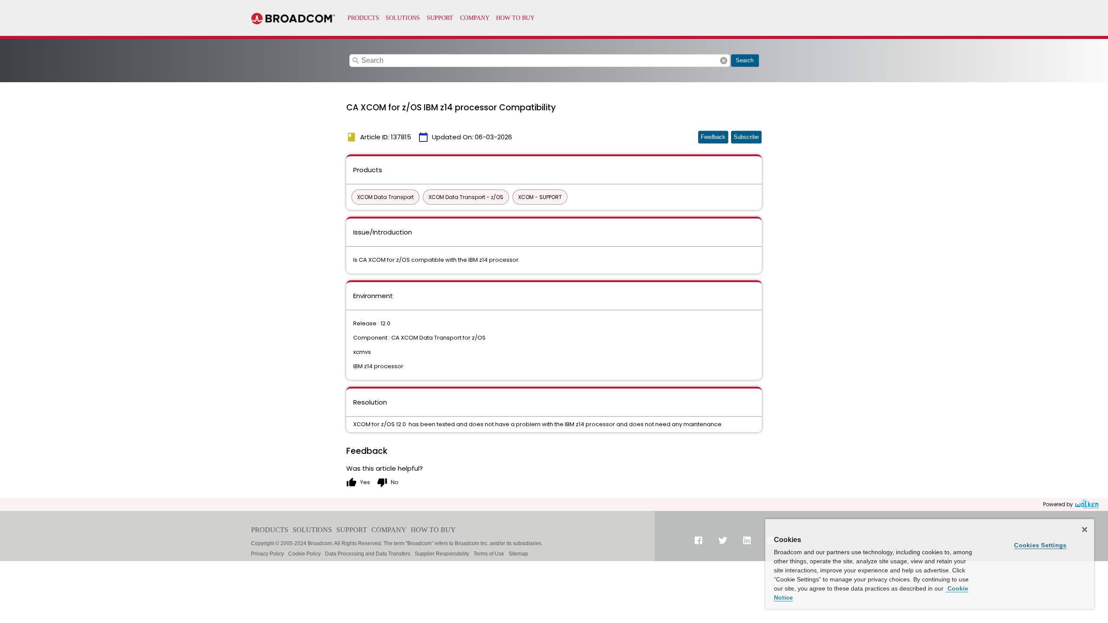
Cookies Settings (1040, 545)
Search (745, 60)
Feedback (713, 137)
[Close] (1084, 529)
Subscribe (746, 137)
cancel (723, 60)
